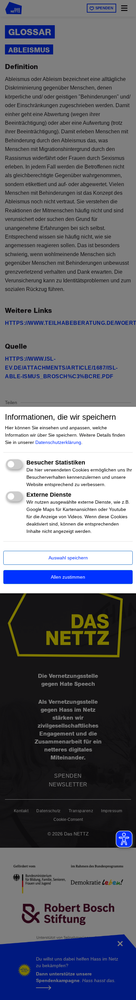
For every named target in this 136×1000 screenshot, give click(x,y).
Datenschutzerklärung (58, 442)
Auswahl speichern (68, 557)
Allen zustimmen (68, 577)
